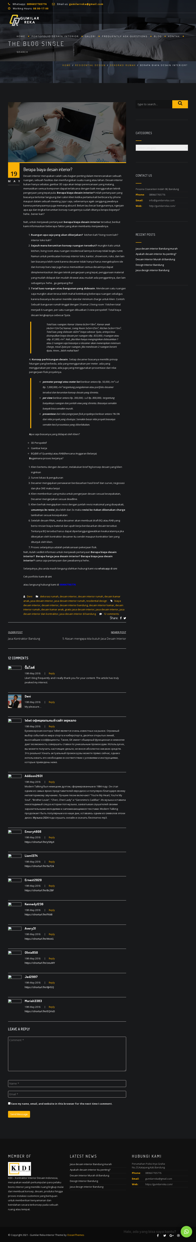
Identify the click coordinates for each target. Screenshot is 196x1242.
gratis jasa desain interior (80, 609)
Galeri (90, 36)
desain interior (68, 596)
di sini (49, 576)
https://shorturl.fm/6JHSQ (39, 987)
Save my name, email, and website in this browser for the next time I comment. (62, 1103)
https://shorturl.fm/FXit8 (38, 914)
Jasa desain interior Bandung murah (157, 248)
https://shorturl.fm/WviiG (39, 938)
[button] (186, 1231)
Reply (52, 673)
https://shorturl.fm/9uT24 (39, 866)
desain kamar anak (52, 609)
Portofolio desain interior (55, 36)
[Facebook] (121, 618)
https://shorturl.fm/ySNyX (39, 842)
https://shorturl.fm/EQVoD (40, 1011)
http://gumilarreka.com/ (162, 206)
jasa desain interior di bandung (78, 614)
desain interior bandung (74, 605)
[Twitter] (124, 618)
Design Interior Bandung (150, 265)
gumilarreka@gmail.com (158, 1178)
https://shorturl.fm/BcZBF (39, 890)
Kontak (174, 36)
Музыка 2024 (40, 817)
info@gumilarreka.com (162, 200)
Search (22, 52)
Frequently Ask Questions (125, 36)
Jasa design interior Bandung (152, 270)
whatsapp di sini (108, 568)
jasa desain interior (41, 601)
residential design (90, 65)
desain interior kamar (101, 605)
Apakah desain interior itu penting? (156, 254)
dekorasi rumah (123, 65)
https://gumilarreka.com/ (159, 1184)
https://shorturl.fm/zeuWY (40, 963)
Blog (158, 36)
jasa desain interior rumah (69, 601)
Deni (29, 596)
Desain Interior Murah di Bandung (155, 259)
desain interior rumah (90, 596)
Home (21, 36)
